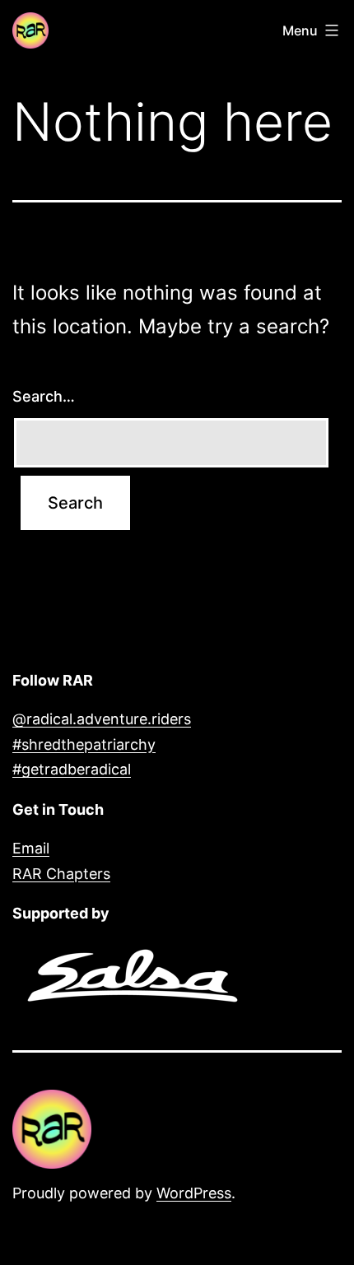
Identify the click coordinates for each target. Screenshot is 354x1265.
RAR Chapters (61, 873)
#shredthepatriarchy (84, 744)
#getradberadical (71, 769)
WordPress (193, 1193)
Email (30, 848)
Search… (43, 396)
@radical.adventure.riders (101, 719)
